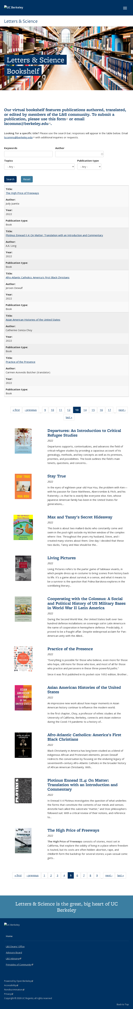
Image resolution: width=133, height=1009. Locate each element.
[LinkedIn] (14, 930)
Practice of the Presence (20, 361)
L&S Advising (13, 958)
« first (17, 410)
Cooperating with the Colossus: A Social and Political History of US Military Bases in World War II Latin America (86, 603)
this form (58, 118)
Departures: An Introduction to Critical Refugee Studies (84, 433)
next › (123, 410)
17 (110, 410)
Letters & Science (21, 21)
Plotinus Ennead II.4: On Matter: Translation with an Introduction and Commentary (54, 235)
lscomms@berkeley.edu (27, 123)
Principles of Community (19, 964)
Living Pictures (61, 557)
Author (59, 148)
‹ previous (32, 410)
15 (94, 410)
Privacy (8, 993)
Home (9, 936)
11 (61, 410)
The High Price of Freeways (22, 193)
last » (70, 418)
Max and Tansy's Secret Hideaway (79, 517)
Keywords (10, 148)
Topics (8, 160)
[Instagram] (20, 930)
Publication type (88, 160)
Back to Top (123, 1004)
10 (53, 410)
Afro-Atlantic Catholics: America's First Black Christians (37, 277)
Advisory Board (14, 952)
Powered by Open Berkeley (18, 981)
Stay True (56, 476)
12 (70, 410)
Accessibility (11, 985)
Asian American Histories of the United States (33, 319)
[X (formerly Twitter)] (7, 930)
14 (86, 410)
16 (102, 410)
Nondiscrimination (14, 989)
